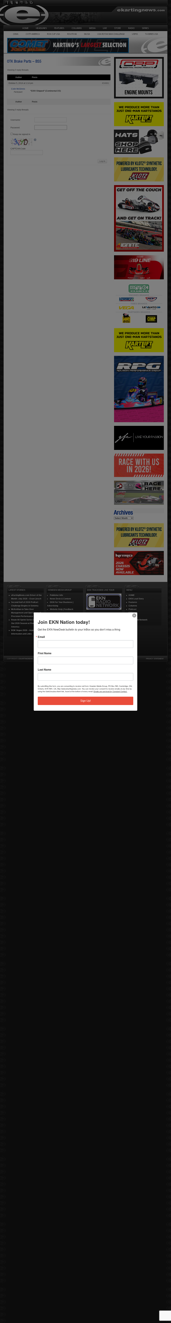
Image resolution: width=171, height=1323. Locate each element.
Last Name (44, 669)
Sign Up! (85, 700)
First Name (44, 653)
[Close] (134, 615)
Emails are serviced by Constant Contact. (110, 691)
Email (41, 637)
